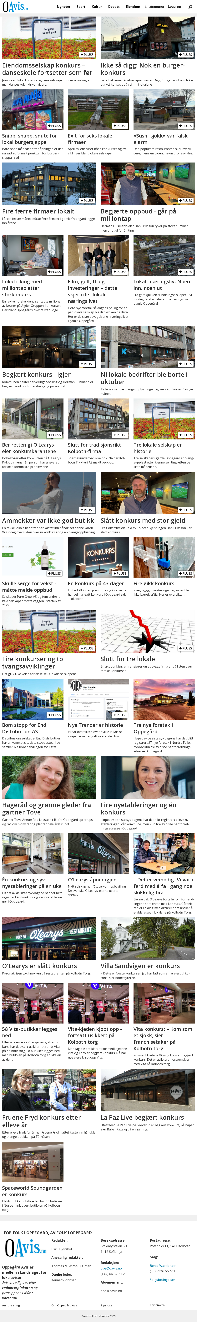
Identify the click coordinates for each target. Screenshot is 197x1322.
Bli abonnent (154, 7)
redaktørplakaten (17, 1287)
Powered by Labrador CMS (98, 1316)
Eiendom (133, 6)
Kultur (97, 6)
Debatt (114, 6)
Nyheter (63, 6)
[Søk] (190, 6)
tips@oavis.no (111, 1268)
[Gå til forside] (15, 7)
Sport (81, 6)
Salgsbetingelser (162, 1279)
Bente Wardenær (163, 1265)
